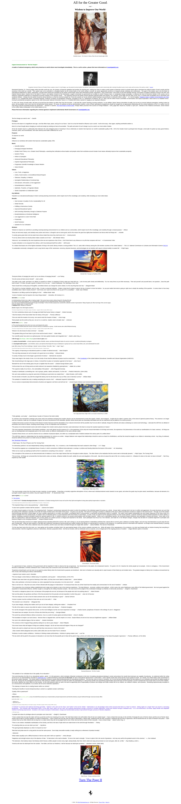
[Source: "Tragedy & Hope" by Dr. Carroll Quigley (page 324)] (90, 85)
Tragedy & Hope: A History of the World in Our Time (154, 97)
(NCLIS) (165, 245)
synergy (16, 498)
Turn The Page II (90, 780)
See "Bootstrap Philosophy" (19, 440)
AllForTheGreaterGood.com (83, 802)
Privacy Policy (102, 802)
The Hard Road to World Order (65, 105)
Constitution (83, 358)
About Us (107, 802)
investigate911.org (112, 67)
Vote (42, 677)
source (151, 87)
